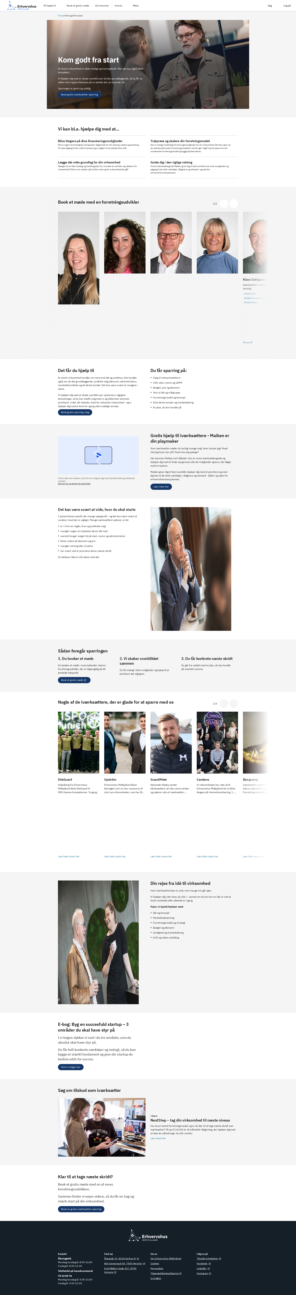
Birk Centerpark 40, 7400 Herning (123, 1263)
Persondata (156, 1268)
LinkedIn (202, 1268)
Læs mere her (161, 486)
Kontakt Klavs (250, 302)
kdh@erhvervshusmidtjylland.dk (259, 298)
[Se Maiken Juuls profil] (78, 280)
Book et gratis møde (72, 680)
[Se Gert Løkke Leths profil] (171, 280)
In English (155, 1278)
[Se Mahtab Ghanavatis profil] (125, 280)
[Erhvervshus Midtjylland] (22, 5)
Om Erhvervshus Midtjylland (165, 1258)
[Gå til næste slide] (233, 203)
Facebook (202, 1263)
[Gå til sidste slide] (224, 203)
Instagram (202, 1273)
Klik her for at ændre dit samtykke (74, 483)
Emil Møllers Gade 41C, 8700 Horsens (120, 1270)
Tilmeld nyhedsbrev (207, 1258)
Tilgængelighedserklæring (164, 1273)
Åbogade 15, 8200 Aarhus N (120, 1258)
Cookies (154, 1263)
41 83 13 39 (249, 293)
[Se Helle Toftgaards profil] (217, 280)
